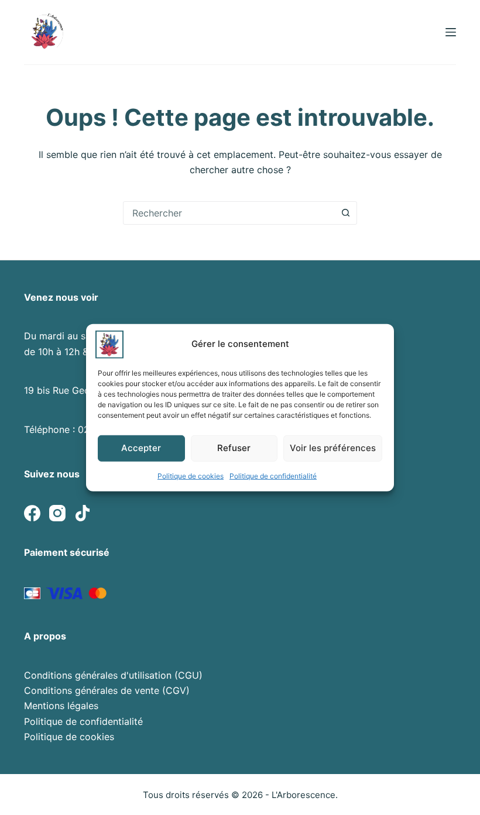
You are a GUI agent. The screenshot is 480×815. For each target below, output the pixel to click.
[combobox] (229, 213)
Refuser (234, 447)
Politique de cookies (190, 475)
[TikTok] (82, 513)
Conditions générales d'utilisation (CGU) (113, 675)
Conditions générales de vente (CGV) (107, 690)
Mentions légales (61, 705)
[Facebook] (32, 513)
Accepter (141, 447)
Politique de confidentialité (273, 475)
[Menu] (450, 32)
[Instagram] (57, 513)
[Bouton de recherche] (345, 213)
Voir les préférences (333, 447)
